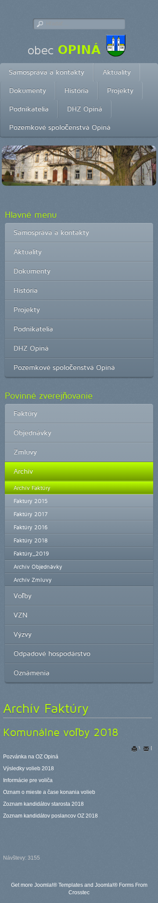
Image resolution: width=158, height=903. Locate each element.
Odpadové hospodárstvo (52, 653)
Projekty (120, 90)
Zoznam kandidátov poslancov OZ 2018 (50, 816)
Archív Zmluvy (33, 579)
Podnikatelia (29, 109)
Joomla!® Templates (58, 885)
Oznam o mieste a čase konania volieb (49, 792)
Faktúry (25, 413)
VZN (21, 615)
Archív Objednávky (38, 566)
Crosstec (79, 892)
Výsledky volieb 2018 (28, 768)
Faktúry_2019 (31, 553)
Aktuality (117, 72)
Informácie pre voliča (28, 780)
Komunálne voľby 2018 (60, 732)
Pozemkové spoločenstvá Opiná (60, 127)
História (77, 90)
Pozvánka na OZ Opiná (30, 757)
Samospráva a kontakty (46, 72)
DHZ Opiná (84, 109)
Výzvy (23, 634)
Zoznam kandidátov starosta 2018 (43, 804)
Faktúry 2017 (30, 513)
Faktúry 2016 (31, 527)
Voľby (23, 595)
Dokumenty (27, 90)
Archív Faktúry (32, 487)
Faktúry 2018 (31, 540)
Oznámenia (32, 673)
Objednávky (32, 432)
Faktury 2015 (31, 500)
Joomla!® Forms (114, 885)
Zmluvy (25, 452)
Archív (23, 471)
